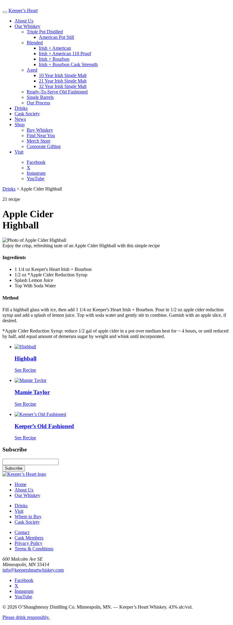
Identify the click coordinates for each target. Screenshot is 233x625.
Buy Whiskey (40, 130)
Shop (20, 124)
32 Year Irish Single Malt (62, 86)
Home (20, 484)
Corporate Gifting (44, 146)
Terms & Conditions (34, 548)
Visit (19, 151)
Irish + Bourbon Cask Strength (68, 64)
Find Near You (41, 135)
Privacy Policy (28, 543)
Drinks (21, 108)
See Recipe (25, 370)
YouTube (35, 178)
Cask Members (29, 537)
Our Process (38, 102)
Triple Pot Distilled (45, 31)
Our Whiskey (27, 26)
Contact (22, 532)
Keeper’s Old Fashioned (44, 426)
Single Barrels (40, 97)
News (20, 119)
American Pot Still (56, 37)
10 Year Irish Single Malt (62, 75)
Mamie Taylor (32, 392)
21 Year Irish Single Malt (62, 80)
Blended (35, 42)
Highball (25, 358)
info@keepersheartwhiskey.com (33, 570)
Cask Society (27, 113)
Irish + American (55, 48)
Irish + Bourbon (54, 59)
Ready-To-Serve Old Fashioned (57, 91)
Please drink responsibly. (26, 617)
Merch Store (38, 141)
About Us (24, 20)
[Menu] (4, 12)
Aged (32, 70)
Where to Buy (28, 516)
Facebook (36, 162)
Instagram (36, 173)
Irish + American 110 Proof (65, 53)
